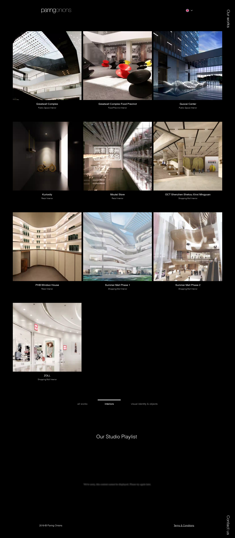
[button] (228, 15)
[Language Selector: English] (189, 10)
